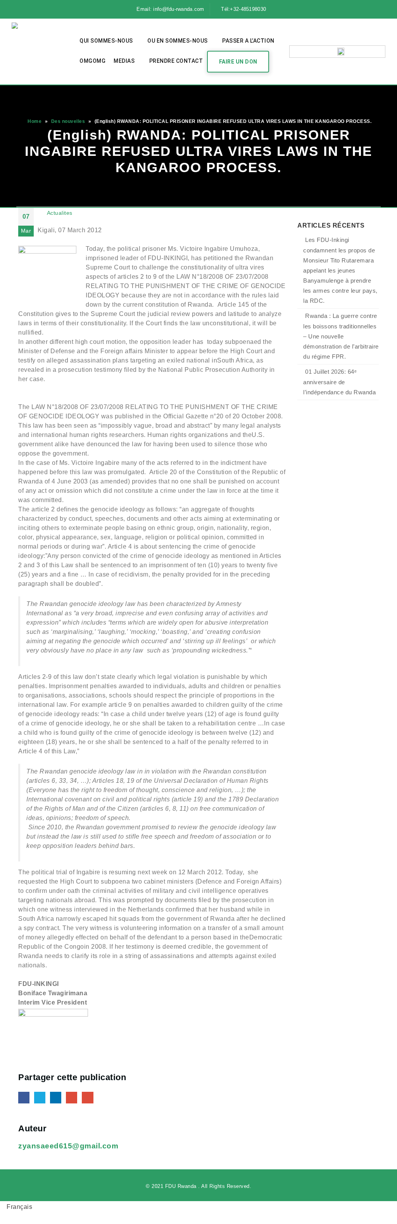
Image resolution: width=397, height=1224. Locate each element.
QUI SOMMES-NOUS (106, 41)
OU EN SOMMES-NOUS (177, 41)
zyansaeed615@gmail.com (68, 1146)
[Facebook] (18, 9)
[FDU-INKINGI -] (41, 51)
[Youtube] (46, 9)
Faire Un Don (238, 62)
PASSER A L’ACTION (248, 41)
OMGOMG (92, 61)
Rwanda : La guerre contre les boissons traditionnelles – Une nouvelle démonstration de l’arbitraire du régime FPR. (341, 336)
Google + (71, 1097)
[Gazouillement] (32, 9)
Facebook (23, 1097)
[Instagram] (60, 9)
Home (34, 121)
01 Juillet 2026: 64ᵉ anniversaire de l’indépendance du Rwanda (339, 382)
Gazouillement (39, 1097)
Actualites (59, 213)
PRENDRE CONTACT (176, 61)
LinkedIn (55, 1097)
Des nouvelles (68, 121)
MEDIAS (124, 61)
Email (87, 1097)
